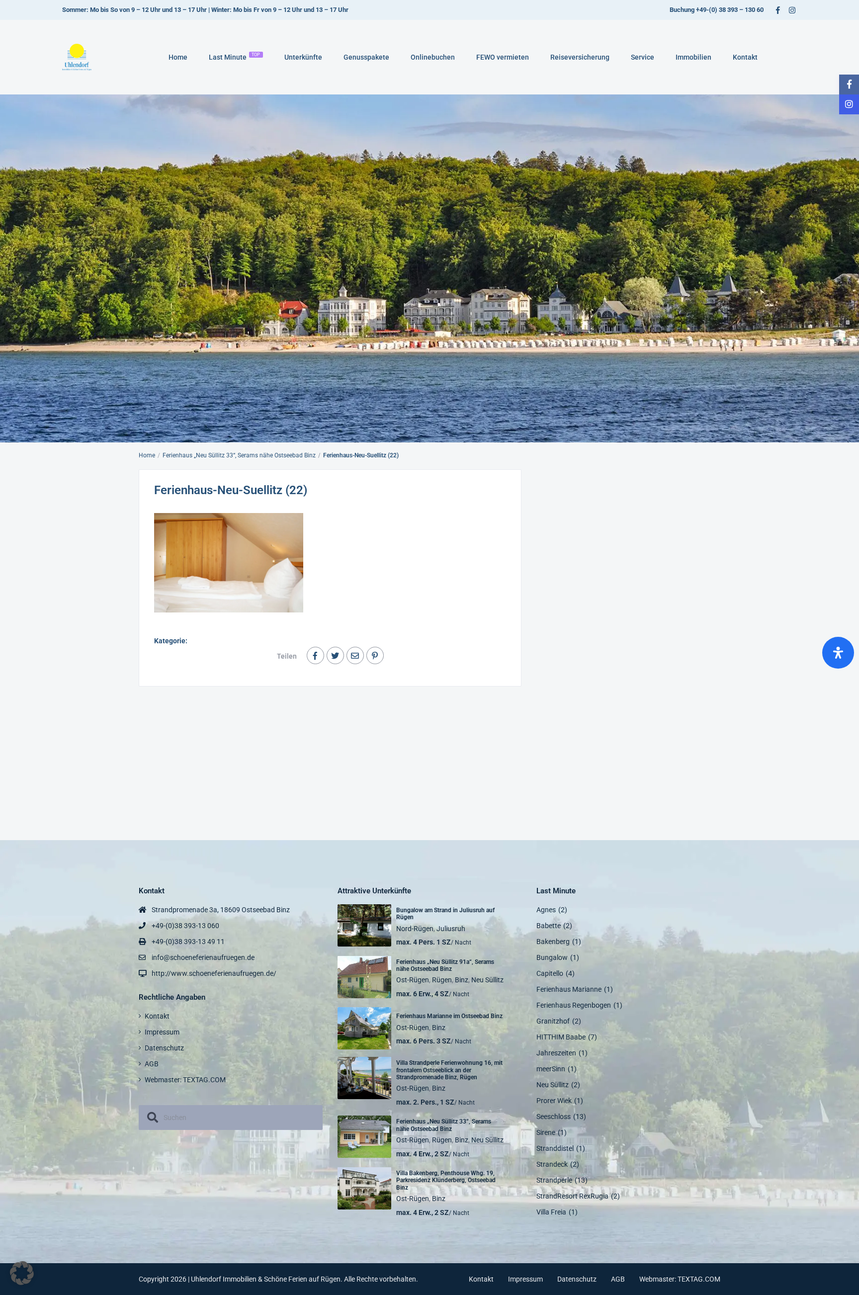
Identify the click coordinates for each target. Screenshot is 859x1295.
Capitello (549, 973)
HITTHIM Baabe (561, 1037)
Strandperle (554, 1180)
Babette (548, 926)
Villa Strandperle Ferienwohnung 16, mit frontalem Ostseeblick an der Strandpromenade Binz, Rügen (449, 1070)
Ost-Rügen (412, 980)
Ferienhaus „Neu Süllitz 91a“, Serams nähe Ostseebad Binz (445, 965)
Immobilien (693, 57)
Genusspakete (366, 57)
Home (178, 57)
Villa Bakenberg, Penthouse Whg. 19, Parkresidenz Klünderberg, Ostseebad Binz (446, 1180)
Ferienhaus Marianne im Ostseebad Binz (449, 1016)
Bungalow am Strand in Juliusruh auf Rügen (445, 914)
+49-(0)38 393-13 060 (185, 926)
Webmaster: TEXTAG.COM (185, 1080)
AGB (152, 1064)
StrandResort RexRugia (572, 1196)
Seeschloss (553, 1117)
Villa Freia (551, 1212)
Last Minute (234, 56)
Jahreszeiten (556, 1053)
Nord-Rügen (414, 929)
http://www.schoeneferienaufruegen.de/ (214, 973)
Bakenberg (553, 942)
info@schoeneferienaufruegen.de (203, 957)
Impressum (162, 1032)
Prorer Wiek (554, 1101)
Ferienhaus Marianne (568, 989)
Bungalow (552, 957)
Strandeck (552, 1164)
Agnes (546, 910)
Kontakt (745, 57)
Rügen (442, 980)
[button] (22, 1273)
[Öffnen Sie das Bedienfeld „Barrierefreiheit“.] (838, 653)
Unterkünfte (303, 57)
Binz (461, 980)
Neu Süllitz (487, 980)
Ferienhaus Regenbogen (573, 1005)
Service (642, 57)
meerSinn (550, 1069)
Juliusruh (450, 929)
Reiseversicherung (579, 57)
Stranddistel (555, 1148)
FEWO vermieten (502, 57)
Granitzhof (553, 1021)
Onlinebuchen (433, 57)
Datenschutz (164, 1048)
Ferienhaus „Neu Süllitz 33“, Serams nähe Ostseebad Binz (239, 455)
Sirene (545, 1132)
